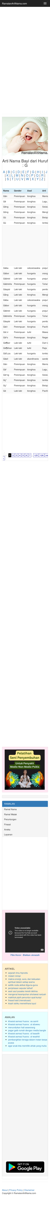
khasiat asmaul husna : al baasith (24, 1033)
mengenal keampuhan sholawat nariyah (27, 994)
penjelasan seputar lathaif (20, 988)
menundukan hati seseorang (21, 1027)
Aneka (7, 829)
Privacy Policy (16, 1190)
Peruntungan (10, 819)
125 (36, 455)
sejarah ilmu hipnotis (18, 972)
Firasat (7, 824)
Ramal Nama (10, 809)
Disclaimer (29, 1190)
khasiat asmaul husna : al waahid (24, 1036)
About (5, 1190)
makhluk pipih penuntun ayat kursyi (24, 997)
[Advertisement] (25, 34)
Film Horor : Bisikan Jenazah (25, 955)
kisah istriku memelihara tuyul (22, 1003)
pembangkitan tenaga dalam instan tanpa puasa (27, 1041)
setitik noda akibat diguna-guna (23, 985)
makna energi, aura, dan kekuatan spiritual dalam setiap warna (24, 980)
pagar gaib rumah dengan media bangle (27, 1030)
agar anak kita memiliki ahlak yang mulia (27, 1045)
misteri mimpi (14, 975)
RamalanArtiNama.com (14, 3)
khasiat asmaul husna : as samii (23, 1021)
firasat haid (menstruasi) (19, 1000)
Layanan (8, 834)
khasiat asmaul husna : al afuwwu (24, 1024)
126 (41, 455)
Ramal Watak (10, 814)
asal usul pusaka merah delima (23, 991)
